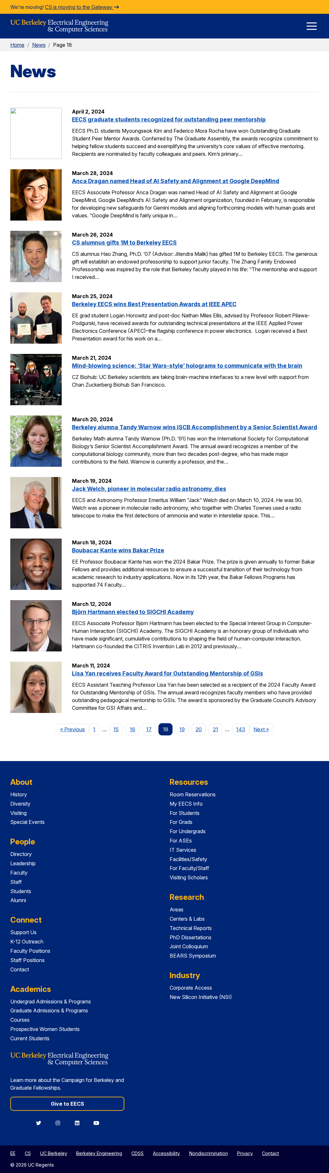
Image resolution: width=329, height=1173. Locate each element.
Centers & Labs (187, 919)
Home (17, 45)
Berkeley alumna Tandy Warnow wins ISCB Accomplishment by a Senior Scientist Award (194, 427)
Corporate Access (191, 987)
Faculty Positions (30, 951)
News (39, 45)
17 (149, 729)
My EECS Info (186, 803)
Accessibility (166, 1153)
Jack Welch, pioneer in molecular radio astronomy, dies (149, 488)
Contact (19, 969)
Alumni (18, 900)
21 (215, 729)
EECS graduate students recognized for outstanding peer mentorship (169, 119)
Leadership (23, 863)
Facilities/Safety (188, 859)
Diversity (20, 803)
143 (240, 729)
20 (199, 729)
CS (28, 1153)
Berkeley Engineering (99, 1153)
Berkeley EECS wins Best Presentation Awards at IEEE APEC (154, 304)
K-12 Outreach (26, 941)
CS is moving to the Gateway (79, 7)
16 (132, 729)
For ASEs (181, 840)
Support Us (23, 932)
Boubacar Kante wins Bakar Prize (118, 550)
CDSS (137, 1153)
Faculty (19, 872)
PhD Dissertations (190, 937)
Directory (21, 854)
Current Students (29, 1038)
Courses (20, 1020)
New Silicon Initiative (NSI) (201, 997)
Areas (176, 909)
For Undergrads (188, 831)
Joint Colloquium (189, 946)
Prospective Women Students (45, 1029)
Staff (16, 882)
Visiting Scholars (189, 877)
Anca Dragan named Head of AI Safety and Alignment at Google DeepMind (175, 181)
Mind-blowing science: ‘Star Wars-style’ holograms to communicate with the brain (187, 365)
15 (116, 729)
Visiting (18, 813)
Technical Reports (191, 928)
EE (12, 1153)
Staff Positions (27, 960)
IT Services (183, 850)
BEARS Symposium (193, 955)
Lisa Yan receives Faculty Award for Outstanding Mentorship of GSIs (167, 673)
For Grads (181, 822)
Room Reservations (193, 794)
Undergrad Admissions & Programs (50, 1001)
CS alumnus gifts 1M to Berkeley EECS (124, 242)
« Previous (74, 729)
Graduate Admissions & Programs (49, 1010)
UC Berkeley (53, 1153)
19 (182, 729)
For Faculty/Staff (189, 868)
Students (20, 891)
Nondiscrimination (208, 1153)
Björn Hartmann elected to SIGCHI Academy (133, 611)
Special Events (27, 822)
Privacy (245, 1153)
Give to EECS (67, 1104)
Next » (263, 729)
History (18, 794)
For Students (185, 813)
